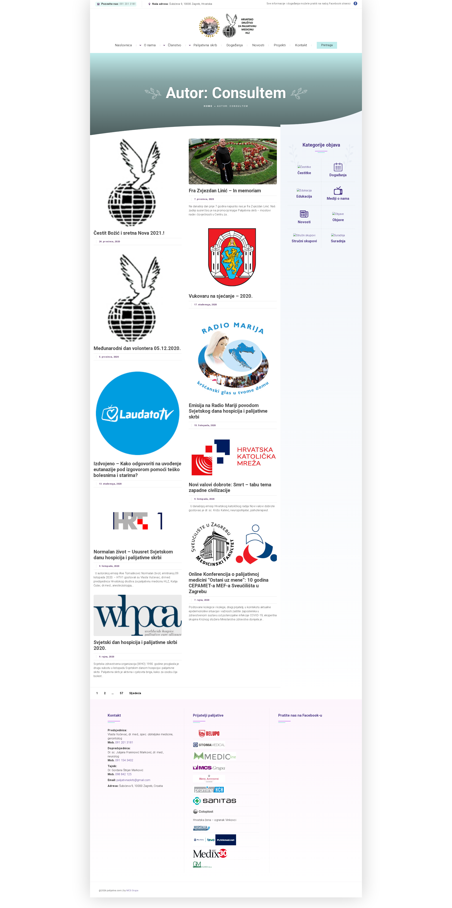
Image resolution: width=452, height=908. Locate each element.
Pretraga (327, 45)
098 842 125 (123, 774)
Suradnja (338, 241)
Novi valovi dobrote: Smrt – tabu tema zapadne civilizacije (230, 487)
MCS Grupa (132, 890)
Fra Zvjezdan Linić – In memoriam (225, 190)
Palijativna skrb (205, 45)
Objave (338, 219)
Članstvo (174, 45)
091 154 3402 (124, 760)
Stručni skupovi (304, 241)
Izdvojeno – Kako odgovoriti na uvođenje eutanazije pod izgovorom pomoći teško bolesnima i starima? (137, 469)
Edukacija (304, 196)
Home (208, 106)
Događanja (235, 45)
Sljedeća (135, 693)
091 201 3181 (128, 4)
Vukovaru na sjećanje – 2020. (221, 296)
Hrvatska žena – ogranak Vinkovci (214, 820)
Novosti (258, 45)
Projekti (280, 45)
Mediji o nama (338, 198)
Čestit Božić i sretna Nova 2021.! (129, 233)
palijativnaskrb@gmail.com (133, 780)
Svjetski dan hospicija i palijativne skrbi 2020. (135, 645)
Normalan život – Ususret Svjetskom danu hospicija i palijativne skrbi (133, 554)
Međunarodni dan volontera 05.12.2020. (137, 348)
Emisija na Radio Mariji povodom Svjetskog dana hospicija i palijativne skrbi (228, 411)
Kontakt (301, 45)
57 (121, 693)
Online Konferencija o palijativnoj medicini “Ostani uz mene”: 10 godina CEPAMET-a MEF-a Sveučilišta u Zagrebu (228, 583)
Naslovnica (123, 45)
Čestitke (304, 173)
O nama (150, 45)
